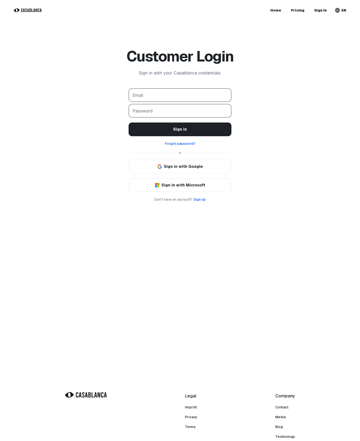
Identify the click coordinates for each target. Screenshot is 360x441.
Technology (285, 436)
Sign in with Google (183, 166)
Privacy (191, 417)
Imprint (191, 407)
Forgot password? (180, 143)
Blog (279, 427)
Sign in (320, 10)
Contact (281, 407)
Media (280, 417)
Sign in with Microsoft (183, 185)
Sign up (199, 199)
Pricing (297, 10)
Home (275, 10)
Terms (190, 427)
